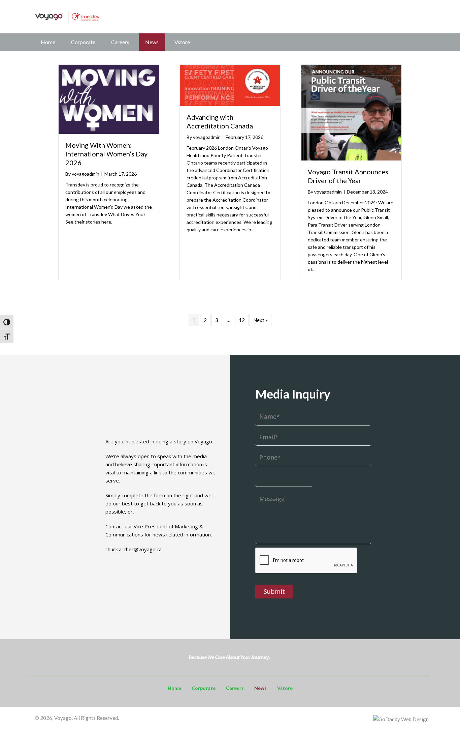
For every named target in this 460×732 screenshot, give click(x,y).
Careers (120, 42)
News (152, 42)
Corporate (83, 42)
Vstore (182, 42)
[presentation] (306, 561)
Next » (260, 320)
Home (48, 42)
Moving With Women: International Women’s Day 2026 (106, 154)
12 (242, 320)
